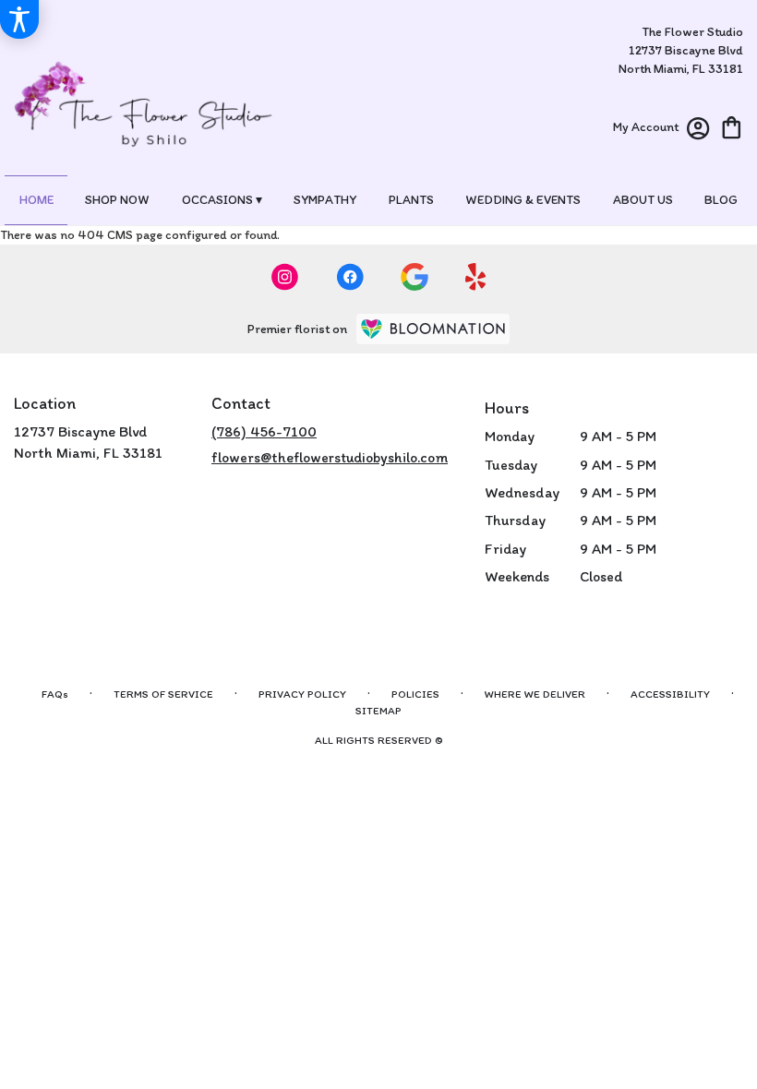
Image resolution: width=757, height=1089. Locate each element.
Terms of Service (163, 694)
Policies (415, 694)
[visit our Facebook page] (350, 277)
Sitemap (378, 710)
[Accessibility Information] (19, 19)
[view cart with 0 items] (731, 126)
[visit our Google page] (414, 277)
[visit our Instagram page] (285, 277)
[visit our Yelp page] (476, 277)
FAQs (55, 694)
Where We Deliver (535, 694)
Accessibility (670, 694)
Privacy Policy (302, 694)
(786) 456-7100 (264, 431)
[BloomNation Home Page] (433, 329)
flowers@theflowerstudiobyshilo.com (329, 457)
